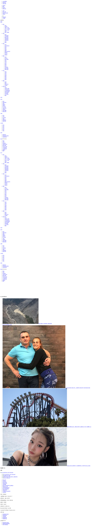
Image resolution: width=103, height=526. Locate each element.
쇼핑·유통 (4, 110)
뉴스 (1, 22)
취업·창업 (4, 111)
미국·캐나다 (7, 45)
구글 (3, 10)
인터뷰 (6, 85)
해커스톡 (4, 145)
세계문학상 (5, 515)
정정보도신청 (5, 486)
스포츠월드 (5, 1)
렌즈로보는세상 (6, 135)
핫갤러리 (4, 134)
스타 (3, 116)
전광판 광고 (5, 483)
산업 (3, 238)
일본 (5, 178)
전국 (3, 70)
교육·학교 (6, 40)
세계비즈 (4, 2)
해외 (5, 42)
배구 (3, 129)
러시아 (6, 53)
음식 (5, 196)
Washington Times (6, 522)
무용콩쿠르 (5, 518)
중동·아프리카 (7, 51)
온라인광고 (5, 482)
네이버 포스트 (5, 12)
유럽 (5, 50)
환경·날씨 (6, 37)
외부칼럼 (6, 93)
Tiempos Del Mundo (6, 523)
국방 (5, 31)
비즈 (1, 99)
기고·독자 (6, 94)
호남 (5, 78)
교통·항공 (6, 169)
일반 (5, 25)
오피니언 (4, 86)
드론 (3, 272)
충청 (5, 76)
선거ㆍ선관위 (7, 28)
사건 (5, 41)
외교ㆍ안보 (7, 160)
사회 (3, 33)
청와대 (6, 26)
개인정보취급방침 (6, 487)
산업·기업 (4, 108)
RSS (3, 6)
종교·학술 (6, 59)
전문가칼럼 (7, 222)
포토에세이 (5, 136)
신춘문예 (4, 516)
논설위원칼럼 (7, 90)
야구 (3, 126)
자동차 (4, 109)
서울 (5, 72)
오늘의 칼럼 (7, 88)
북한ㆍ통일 (7, 32)
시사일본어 (5, 147)
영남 (5, 77)
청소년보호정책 (6, 488)
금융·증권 (4, 102)
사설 (5, 87)
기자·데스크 (7, 89)
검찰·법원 (6, 35)
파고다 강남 (5, 146)
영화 (3, 118)
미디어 (6, 58)
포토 (1, 132)
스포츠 (1, 253)
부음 (5, 82)
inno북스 (4, 143)
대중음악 (4, 119)
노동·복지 (6, 36)
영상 (1, 138)
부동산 (4, 105)
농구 (3, 128)
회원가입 (4, 8)
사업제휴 (4, 484)
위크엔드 (6, 67)
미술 (5, 61)
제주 (5, 79)
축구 (3, 127)
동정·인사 (6, 84)
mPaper (4, 5)
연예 (1, 113)
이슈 (1, 97)
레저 (5, 63)
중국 (5, 46)
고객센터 (4, 492)
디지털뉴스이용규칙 (6, 491)
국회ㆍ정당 (7, 27)
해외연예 (4, 121)
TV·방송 (4, 117)
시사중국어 (5, 148)
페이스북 (4, 11)
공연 (5, 60)
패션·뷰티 (6, 68)
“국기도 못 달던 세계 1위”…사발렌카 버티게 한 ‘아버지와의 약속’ (77, 387)
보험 (3, 103)
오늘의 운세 (5, 144)
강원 (5, 75)
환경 (3, 140)
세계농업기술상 (6, 514)
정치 (3, 24)
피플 (3, 80)
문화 (3, 55)
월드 (5, 95)
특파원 (6, 52)
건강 (5, 62)
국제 (3, 43)
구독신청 (4, 3)
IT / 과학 (4, 106)
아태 (5, 49)
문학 (5, 64)
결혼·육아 (6, 69)
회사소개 (4, 479)
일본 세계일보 (5, 524)
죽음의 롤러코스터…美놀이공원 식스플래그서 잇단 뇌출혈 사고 (79, 426)
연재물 (4, 18)
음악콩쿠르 (5, 517)
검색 (1, 21)
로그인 (4, 7)
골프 (3, 130)
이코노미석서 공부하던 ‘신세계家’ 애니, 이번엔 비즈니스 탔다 (78, 465)
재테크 (4, 104)
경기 (5, 73)
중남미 (6, 54)
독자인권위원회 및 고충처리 (8, 485)
